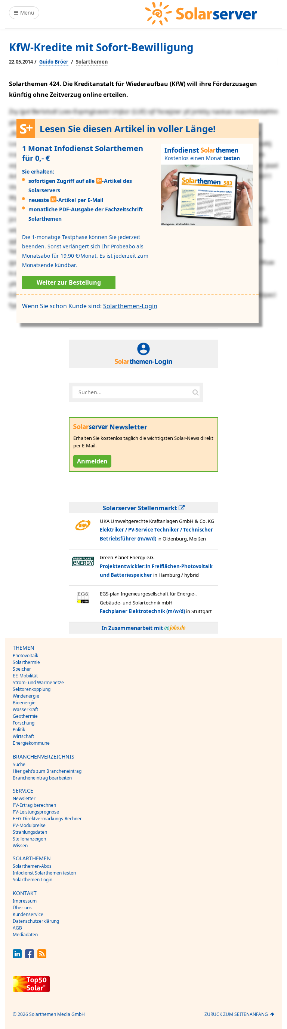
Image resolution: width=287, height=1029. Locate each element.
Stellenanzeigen (29, 839)
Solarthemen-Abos (32, 866)
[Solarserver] (201, 13)
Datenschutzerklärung (36, 921)
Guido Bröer (53, 61)
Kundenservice (28, 914)
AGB (17, 928)
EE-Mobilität (25, 676)
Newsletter (24, 798)
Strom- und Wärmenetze (38, 682)
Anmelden (92, 461)
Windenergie (26, 696)
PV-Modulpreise (29, 825)
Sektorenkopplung (31, 689)
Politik (19, 729)
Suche (19, 764)
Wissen (20, 845)
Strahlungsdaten (30, 832)
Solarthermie (26, 662)
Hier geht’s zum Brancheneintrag (47, 771)
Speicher (22, 669)
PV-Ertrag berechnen (34, 805)
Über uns (22, 907)
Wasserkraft (25, 709)
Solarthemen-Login (130, 306)
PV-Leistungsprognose (36, 812)
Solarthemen (92, 61)
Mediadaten (25, 934)
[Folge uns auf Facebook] (29, 956)
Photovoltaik (25, 655)
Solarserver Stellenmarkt (141, 508)
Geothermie (25, 716)
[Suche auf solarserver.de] (195, 392)
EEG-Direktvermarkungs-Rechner (47, 818)
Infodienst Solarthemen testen (44, 873)
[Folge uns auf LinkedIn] (17, 956)
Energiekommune (31, 743)
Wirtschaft (23, 736)
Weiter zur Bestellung (69, 282)
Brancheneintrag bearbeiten (42, 778)
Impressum (25, 901)
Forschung (23, 723)
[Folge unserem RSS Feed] (41, 956)
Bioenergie (24, 702)
